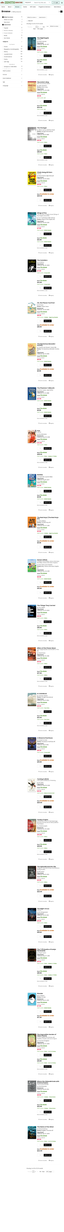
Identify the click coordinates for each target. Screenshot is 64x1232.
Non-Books (7, 38)
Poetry (6, 59)
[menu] (32, 7)
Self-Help (6, 61)
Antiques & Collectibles (10, 66)
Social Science (8, 56)
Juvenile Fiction (8, 54)
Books (5, 35)
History (6, 51)
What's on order (8, 19)
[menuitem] (3, 7)
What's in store (8, 17)
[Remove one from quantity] (38, 56)
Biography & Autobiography (11, 49)
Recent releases (8, 30)
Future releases (8, 33)
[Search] (49, 2)
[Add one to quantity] (42, 56)
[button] (12, 26)
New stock (7, 22)
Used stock (7, 24)
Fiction (6, 46)
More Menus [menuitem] (57, 7)
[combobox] (28, 2)
